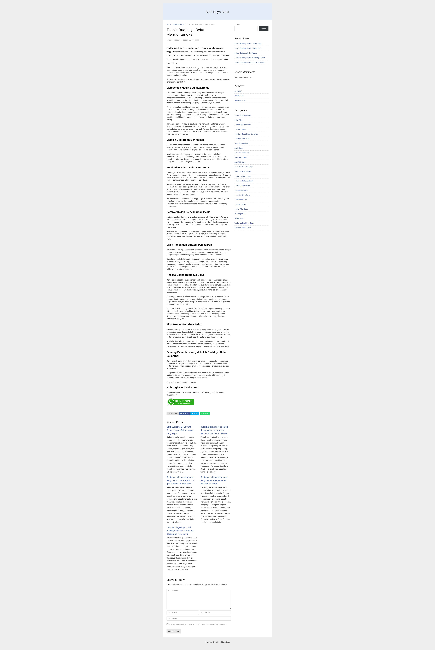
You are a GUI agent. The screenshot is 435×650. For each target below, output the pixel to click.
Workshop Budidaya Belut (244, 223)
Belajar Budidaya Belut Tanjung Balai (247, 48)
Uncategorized (239, 214)
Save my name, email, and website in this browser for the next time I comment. (198, 624)
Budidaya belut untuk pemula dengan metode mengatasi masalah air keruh (214, 480)
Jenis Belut (238, 148)
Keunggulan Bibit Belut (242, 171)
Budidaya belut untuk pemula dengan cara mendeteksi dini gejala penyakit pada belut (180, 480)
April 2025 (238, 91)
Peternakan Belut (240, 200)
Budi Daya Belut (217, 12)
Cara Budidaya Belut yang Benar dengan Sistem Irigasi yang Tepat (180, 430)
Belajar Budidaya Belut (242, 115)
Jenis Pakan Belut (241, 157)
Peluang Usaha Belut (242, 185)
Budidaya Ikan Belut (241, 139)
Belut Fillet (238, 120)
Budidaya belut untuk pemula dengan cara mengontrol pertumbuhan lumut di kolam (214, 430)
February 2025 (239, 100)
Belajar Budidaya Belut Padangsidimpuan (249, 62)
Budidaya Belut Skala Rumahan (246, 134)
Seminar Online (240, 204)
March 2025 (238, 96)
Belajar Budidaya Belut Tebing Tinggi (248, 43)
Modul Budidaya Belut (242, 176)
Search (237, 25)
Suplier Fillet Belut (241, 209)
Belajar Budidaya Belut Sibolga (245, 53)
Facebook (185, 413)
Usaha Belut (238, 218)
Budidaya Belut (179, 24)
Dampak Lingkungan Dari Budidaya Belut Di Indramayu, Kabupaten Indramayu (181, 530)
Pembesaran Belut (241, 190)
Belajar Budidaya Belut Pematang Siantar (249, 58)
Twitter (195, 413)
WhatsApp (205, 413)
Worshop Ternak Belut (242, 228)
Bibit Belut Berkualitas (242, 125)
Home (169, 24)
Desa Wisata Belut (241, 143)
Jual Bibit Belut (239, 162)
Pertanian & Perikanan (242, 195)
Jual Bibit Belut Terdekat (243, 167)
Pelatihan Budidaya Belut (243, 181)
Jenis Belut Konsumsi (242, 153)
